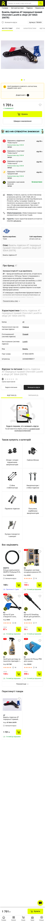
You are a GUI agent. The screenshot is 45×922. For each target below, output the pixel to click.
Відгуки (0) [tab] (11, 395)
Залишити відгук (34, 387)
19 (36, 578)
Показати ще (21, 684)
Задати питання (11, 387)
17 (36, 623)
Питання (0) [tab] (33, 395)
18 (15, 667)
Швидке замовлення (23, 121)
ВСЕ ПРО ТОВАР (7, 28)
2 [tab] (24, 79)
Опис (18, 28)
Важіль (25, 349)
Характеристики (29, 28)
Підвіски (25, 327)
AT (23, 322)
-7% (5, 639)
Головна (5, 8)
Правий (25, 334)
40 (15, 623)
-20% (26, 639)
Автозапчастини (17, 8)
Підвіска (29, 8)
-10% (26, 550)
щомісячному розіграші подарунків (27, 429)
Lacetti (24, 341)
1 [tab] (21, 80)
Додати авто (21, 95)
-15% (5, 594)
